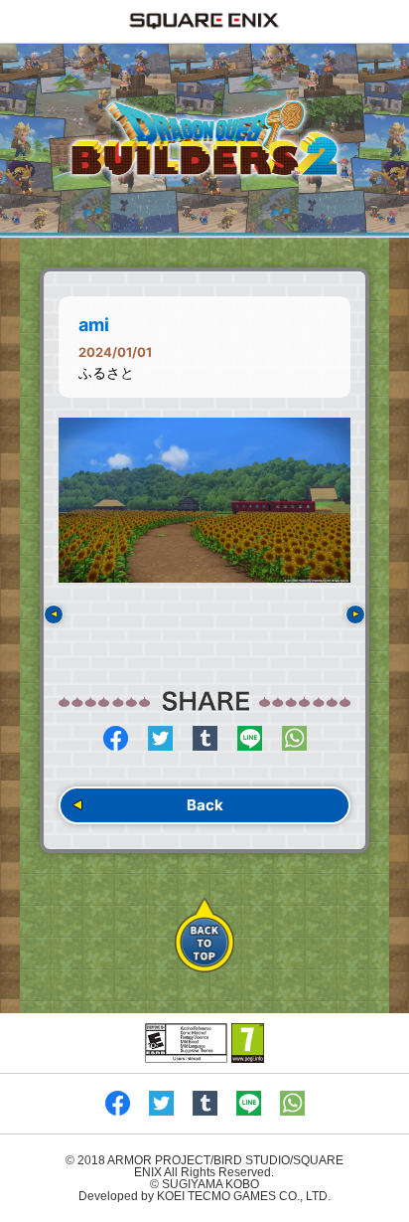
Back (205, 804)
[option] (204, 500)
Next (355, 614)
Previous (54, 614)
